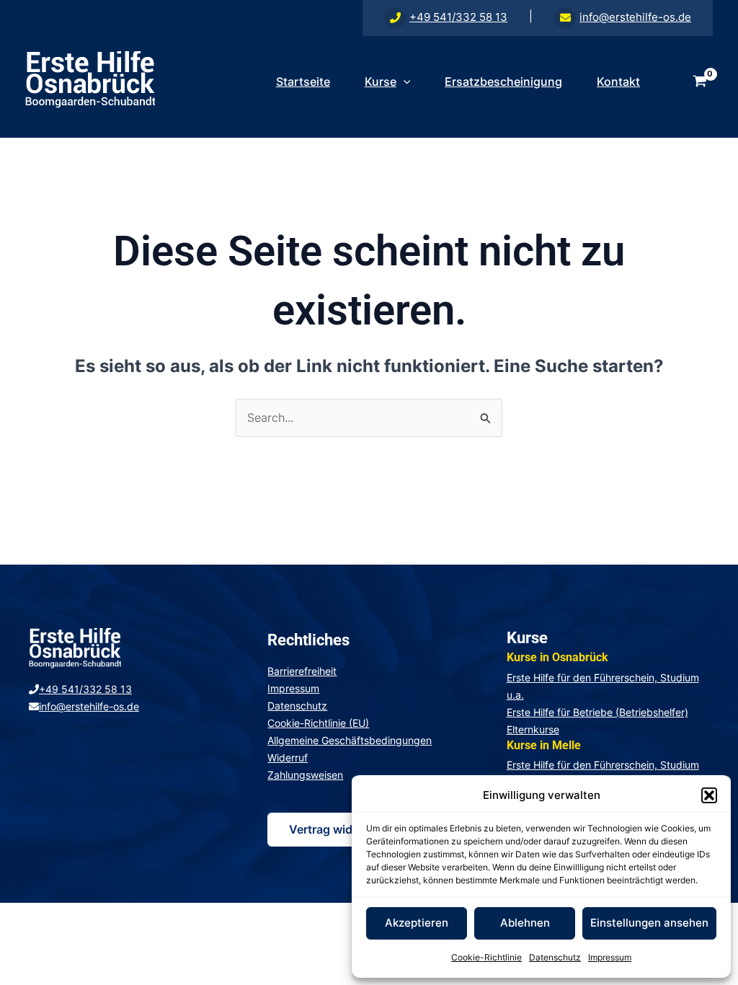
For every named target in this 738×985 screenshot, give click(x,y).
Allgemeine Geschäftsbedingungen (349, 740)
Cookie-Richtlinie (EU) (318, 723)
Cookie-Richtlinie (486, 957)
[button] (709, 795)
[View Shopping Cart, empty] (699, 81)
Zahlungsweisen (305, 775)
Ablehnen (525, 922)
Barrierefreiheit (302, 671)
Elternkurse (533, 729)
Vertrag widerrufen (341, 829)
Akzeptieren (416, 922)
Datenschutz (555, 957)
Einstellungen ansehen (649, 922)
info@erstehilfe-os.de (635, 17)
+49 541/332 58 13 (458, 17)
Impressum (609, 957)
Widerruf (287, 757)
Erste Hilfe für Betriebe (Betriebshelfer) (597, 712)
